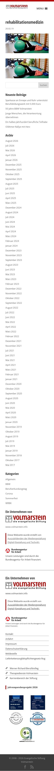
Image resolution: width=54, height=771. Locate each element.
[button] (40, 8)
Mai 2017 (10, 464)
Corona (9, 493)
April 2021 (10, 364)
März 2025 (10, 202)
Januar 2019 (11, 450)
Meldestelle (11, 653)
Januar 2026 (11, 159)
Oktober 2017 (12, 460)
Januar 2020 (11, 422)
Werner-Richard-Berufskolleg (24, 668)
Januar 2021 (11, 379)
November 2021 (13, 345)
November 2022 (13, 293)
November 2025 (13, 169)
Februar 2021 (12, 374)
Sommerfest (11, 498)
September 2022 (13, 302)
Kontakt (9, 633)
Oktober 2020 (12, 388)
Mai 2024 (10, 226)
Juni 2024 (10, 221)
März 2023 (10, 279)
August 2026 (11, 140)
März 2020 (10, 417)
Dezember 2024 (13, 207)
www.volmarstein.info (16, 526)
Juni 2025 (10, 193)
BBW (7, 484)
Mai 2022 (10, 322)
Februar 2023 (12, 283)
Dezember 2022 (13, 288)
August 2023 (11, 264)
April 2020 (10, 412)
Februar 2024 (12, 240)
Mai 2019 (10, 445)
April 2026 (10, 155)
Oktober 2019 (12, 431)
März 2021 (10, 369)
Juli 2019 (9, 441)
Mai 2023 (10, 274)
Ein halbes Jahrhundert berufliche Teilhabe (26, 121)
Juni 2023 (10, 269)
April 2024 (10, 231)
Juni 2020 (10, 403)
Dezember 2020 (13, 383)
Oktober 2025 (12, 174)
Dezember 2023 (13, 250)
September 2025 (13, 179)
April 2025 (10, 198)
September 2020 (13, 393)
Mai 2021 (10, 360)
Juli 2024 (9, 217)
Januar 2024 (11, 245)
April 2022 (10, 326)
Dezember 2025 (13, 164)
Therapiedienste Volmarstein (24, 673)
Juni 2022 (10, 317)
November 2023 (13, 255)
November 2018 (13, 455)
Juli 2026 (9, 145)
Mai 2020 (10, 407)
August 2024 (11, 212)
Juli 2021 (9, 350)
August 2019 (11, 436)
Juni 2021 (10, 355)
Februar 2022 (12, 336)
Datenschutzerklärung (16, 648)
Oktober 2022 (12, 298)
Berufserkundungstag (16, 488)
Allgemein (10, 479)
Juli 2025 (9, 188)
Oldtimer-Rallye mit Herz (17, 126)
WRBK (8, 503)
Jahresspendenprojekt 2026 (23, 687)
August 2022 (11, 307)
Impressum (11, 643)
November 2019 (13, 426)
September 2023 (13, 260)
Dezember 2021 (13, 341)
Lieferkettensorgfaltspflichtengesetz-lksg (25, 658)
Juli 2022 (9, 312)
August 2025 (11, 183)
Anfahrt (9, 638)
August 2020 (11, 398)
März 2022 (10, 331)
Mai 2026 (10, 150)
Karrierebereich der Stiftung (23, 678)
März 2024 (10, 236)
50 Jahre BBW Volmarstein (18, 108)
